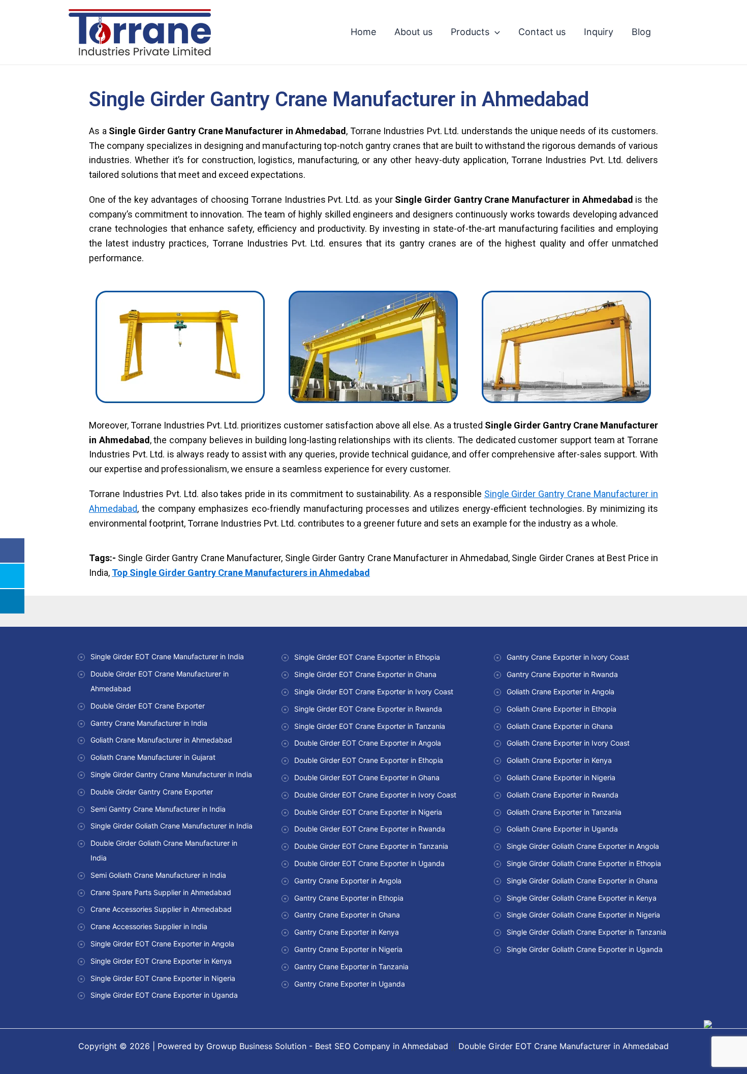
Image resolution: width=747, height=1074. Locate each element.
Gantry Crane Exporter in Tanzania (351, 966)
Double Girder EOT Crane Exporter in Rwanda (369, 828)
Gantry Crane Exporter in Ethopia (348, 898)
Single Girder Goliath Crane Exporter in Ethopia (584, 863)
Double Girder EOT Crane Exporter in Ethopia (368, 760)
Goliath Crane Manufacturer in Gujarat (152, 757)
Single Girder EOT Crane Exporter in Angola (162, 943)
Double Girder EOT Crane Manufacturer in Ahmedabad (563, 1046)
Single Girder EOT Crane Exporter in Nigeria (162, 978)
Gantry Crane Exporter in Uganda (349, 983)
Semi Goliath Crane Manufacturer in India (158, 875)
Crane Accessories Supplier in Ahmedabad (161, 909)
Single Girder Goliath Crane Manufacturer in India (171, 825)
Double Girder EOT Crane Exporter (147, 705)
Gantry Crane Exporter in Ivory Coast (568, 657)
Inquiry (598, 31)
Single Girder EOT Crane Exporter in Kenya (161, 961)
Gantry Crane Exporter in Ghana (347, 914)
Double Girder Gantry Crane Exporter (151, 791)
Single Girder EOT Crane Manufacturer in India (167, 656)
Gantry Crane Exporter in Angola (347, 880)
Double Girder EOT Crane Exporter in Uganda (369, 863)
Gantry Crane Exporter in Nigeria (348, 949)
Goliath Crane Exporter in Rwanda (562, 794)
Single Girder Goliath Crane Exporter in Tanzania (586, 932)
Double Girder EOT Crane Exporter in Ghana (367, 777)
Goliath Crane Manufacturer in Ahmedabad (161, 739)
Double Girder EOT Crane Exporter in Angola (367, 743)
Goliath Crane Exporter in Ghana (560, 726)
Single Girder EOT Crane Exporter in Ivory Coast (373, 691)
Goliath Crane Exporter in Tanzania (564, 812)
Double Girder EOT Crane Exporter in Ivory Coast (375, 794)
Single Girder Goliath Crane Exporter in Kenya (582, 898)
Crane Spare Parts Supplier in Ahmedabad (160, 892)
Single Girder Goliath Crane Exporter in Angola (583, 846)
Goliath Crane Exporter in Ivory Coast (568, 743)
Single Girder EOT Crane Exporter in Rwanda (368, 708)
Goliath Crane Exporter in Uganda (562, 828)
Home (363, 31)
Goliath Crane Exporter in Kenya (559, 760)
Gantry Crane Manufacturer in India (148, 723)
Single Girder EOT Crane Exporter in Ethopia (367, 657)
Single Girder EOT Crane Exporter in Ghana (365, 674)
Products (470, 31)
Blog (641, 31)
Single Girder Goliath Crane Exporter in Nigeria (583, 914)
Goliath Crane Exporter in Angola (560, 691)
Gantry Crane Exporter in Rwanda (562, 674)
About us (413, 31)
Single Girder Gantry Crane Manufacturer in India (171, 774)
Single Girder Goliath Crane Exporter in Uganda (585, 949)
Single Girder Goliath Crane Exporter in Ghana (582, 880)
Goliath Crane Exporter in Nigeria (561, 777)
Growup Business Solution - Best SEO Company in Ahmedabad (327, 1046)
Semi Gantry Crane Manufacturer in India (158, 809)
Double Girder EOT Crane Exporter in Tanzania (371, 846)
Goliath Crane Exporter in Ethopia (561, 708)
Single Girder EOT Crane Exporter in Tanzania (369, 726)
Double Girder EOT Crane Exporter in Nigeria (368, 812)
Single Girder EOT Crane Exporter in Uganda (164, 995)
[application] (494, 32)
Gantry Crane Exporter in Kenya (346, 932)
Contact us (542, 31)
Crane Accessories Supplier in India (148, 926)
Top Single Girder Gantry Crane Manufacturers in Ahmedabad (241, 572)
